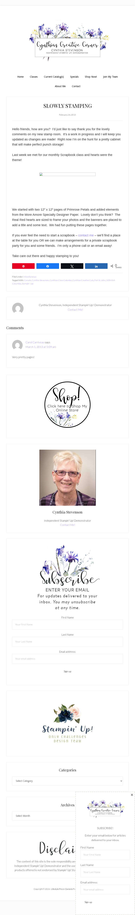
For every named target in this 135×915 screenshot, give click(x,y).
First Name (67, 617)
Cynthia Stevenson (40, 280)
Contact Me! (75, 309)
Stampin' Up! (27, 283)
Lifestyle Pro (56, 889)
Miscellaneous (30, 276)
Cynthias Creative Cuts (83, 280)
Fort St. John (99, 280)
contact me (86, 235)
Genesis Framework (74, 889)
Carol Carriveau (34, 342)
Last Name (68, 634)
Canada (27, 280)
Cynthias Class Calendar (61, 280)
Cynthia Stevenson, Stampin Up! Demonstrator (67, 42)
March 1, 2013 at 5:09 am (40, 346)
